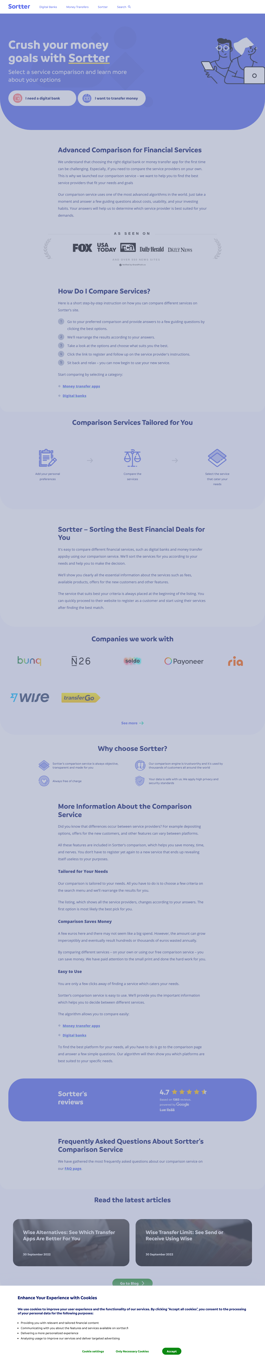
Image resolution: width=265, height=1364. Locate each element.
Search (121, 7)
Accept (172, 1351)
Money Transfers (77, 7)
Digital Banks (48, 7)
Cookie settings (93, 1351)
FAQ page (73, 1168)
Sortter (103, 7)
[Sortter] (19, 6)
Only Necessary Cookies (132, 1351)
